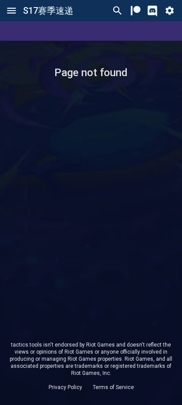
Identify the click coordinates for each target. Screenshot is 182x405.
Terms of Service (113, 387)
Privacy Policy (65, 387)
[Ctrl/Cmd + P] (117, 11)
